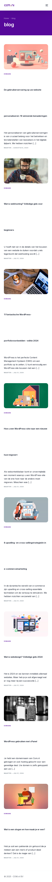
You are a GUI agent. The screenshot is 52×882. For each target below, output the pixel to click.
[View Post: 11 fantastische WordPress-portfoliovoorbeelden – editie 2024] (26, 281)
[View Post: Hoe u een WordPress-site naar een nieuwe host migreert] (26, 395)
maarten (7, 148)
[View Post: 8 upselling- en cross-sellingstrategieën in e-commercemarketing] (26, 509)
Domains (7, 74)
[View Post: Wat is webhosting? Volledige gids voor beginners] (26, 170)
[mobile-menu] (46, 5)
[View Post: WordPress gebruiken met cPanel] (26, 708)
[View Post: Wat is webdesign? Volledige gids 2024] (26, 624)
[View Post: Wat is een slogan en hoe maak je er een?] (26, 796)
